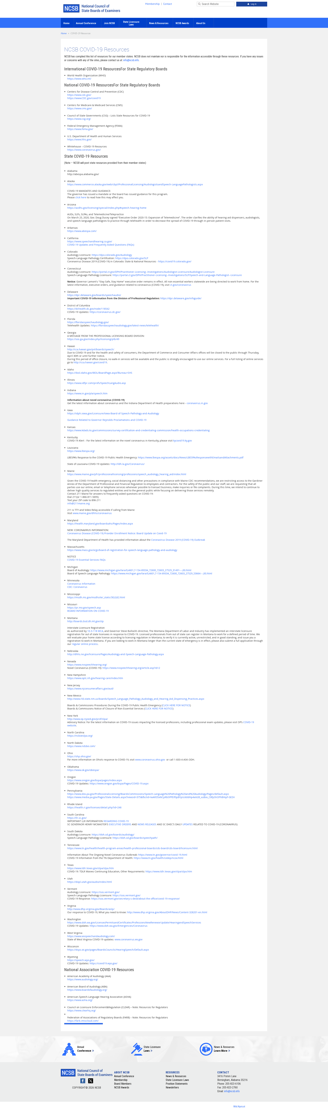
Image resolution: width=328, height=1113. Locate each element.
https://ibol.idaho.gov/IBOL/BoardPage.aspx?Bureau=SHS (99, 372)
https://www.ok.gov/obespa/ (83, 770)
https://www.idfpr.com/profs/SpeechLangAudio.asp (96, 383)
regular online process (85, 644)
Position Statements (177, 1083)
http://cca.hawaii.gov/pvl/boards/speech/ (90, 349)
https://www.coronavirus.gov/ (84, 149)
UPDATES (187, 824)
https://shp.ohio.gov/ (79, 756)
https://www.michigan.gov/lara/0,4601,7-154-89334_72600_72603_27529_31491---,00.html (140, 570)
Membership (152, 3)
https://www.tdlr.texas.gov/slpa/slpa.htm (90, 868)
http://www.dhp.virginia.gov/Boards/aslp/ (90, 909)
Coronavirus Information (81, 583)
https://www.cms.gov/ (79, 108)
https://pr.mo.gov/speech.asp (84, 607)
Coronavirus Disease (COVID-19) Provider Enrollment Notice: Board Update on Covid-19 (117, 533)
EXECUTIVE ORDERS (120, 824)
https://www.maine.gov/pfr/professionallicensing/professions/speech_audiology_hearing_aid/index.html (126, 474)
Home (63, 33)
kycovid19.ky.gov (182, 440)
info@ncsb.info (131, 60)
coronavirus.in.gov (197, 403)
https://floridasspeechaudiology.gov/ (88, 322)
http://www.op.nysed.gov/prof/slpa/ (87, 719)
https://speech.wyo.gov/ (80, 960)
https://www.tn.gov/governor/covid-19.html (162, 854)
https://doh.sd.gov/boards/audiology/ (113, 834)
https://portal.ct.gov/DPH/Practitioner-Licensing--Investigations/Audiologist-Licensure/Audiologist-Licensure (153, 271)
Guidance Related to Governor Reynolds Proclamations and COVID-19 (106, 419)
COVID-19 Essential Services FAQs (86, 559)
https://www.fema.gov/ (80, 129)
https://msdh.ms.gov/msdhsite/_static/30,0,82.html (96, 597)
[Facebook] (82, 1080)
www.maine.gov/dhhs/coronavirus (92, 513)
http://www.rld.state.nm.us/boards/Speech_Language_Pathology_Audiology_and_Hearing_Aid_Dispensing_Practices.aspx (135, 698)
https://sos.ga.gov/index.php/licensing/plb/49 (93, 339)
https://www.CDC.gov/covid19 (84, 98)
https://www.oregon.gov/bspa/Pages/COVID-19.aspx (119, 783)
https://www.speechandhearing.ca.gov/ (89, 241)
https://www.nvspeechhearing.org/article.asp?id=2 (131, 667)
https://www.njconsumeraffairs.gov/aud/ (90, 688)
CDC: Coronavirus (77, 587)
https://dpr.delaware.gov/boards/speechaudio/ (94, 295)
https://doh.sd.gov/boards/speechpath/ (135, 837)
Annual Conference (124, 1076)
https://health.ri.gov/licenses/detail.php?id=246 (94, 807)
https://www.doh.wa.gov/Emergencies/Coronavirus (118, 925)
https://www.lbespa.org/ (81, 451)
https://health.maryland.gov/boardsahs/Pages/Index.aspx (100, 523)
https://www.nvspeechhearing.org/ (87, 664)
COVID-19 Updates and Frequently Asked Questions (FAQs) (100, 244)
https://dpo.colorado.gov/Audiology (112, 255)
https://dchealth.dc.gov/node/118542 (88, 308)
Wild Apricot (239, 1106)
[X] (90, 1080)
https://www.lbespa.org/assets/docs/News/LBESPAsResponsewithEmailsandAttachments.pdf (190, 457)
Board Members (122, 1083)
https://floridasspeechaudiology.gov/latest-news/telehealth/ (125, 325)
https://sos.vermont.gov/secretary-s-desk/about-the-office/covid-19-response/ (135, 898)
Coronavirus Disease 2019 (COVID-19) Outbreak (178, 539)
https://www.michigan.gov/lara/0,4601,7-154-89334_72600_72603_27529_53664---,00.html (161, 573)
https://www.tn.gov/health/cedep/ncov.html (158, 858)
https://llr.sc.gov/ (77, 817)
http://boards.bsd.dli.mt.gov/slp (85, 621)
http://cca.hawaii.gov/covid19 (90, 362)
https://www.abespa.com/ (82, 231)
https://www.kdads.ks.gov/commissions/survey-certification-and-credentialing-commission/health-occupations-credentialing (138, 430)
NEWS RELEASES (147, 824)
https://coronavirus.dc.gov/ (105, 312)
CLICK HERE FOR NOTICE (176, 705)
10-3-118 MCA (95, 631)
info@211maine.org (78, 503)
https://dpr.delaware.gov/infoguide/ (180, 298)
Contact (167, 3)
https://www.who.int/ (79, 78)
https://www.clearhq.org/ (81, 1010)
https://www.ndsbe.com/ (81, 746)
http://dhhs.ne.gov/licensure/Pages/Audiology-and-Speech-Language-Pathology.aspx (115, 654)
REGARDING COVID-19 (116, 821)
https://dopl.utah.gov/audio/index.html (89, 881)
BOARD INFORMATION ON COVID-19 (88, 610)
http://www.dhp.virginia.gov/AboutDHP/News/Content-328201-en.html (167, 912)
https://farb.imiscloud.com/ (83, 1020)
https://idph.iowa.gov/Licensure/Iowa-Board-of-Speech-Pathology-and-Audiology (113, 413)
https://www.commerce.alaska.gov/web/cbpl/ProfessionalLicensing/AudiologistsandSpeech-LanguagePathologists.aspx (135, 184)
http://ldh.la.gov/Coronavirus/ (128, 464)
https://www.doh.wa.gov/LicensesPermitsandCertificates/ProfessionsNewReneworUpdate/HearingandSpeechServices (134, 922)
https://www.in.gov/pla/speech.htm (87, 393)
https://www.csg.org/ (79, 118)
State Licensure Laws (177, 1080)
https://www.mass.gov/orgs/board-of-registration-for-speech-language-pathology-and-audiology (122, 550)
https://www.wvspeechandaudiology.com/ (91, 936)
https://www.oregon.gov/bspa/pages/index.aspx (94, 780)
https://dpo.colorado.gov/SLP (131, 258)
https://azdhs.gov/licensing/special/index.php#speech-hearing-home (106, 207)
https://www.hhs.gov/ (79, 139)
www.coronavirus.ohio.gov (150, 759)
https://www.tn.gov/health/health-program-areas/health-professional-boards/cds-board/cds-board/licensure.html (132, 848)
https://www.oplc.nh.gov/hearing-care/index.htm (95, 678)
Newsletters (172, 1087)
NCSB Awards (121, 1087)
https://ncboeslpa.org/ (80, 735)
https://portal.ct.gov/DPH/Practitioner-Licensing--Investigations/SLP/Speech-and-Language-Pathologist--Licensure (177, 275)
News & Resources (176, 1076)
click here (80, 197)
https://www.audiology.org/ (82, 979)
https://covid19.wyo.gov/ (103, 963)
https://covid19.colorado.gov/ (174, 261)
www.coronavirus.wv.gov (128, 939)
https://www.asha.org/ (80, 1000)
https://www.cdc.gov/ (79, 94)
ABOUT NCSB (121, 1072)
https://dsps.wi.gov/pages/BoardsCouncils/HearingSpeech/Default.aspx (108, 949)
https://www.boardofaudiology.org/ (87, 989)
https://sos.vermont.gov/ (106, 892)
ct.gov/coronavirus (180, 284)
